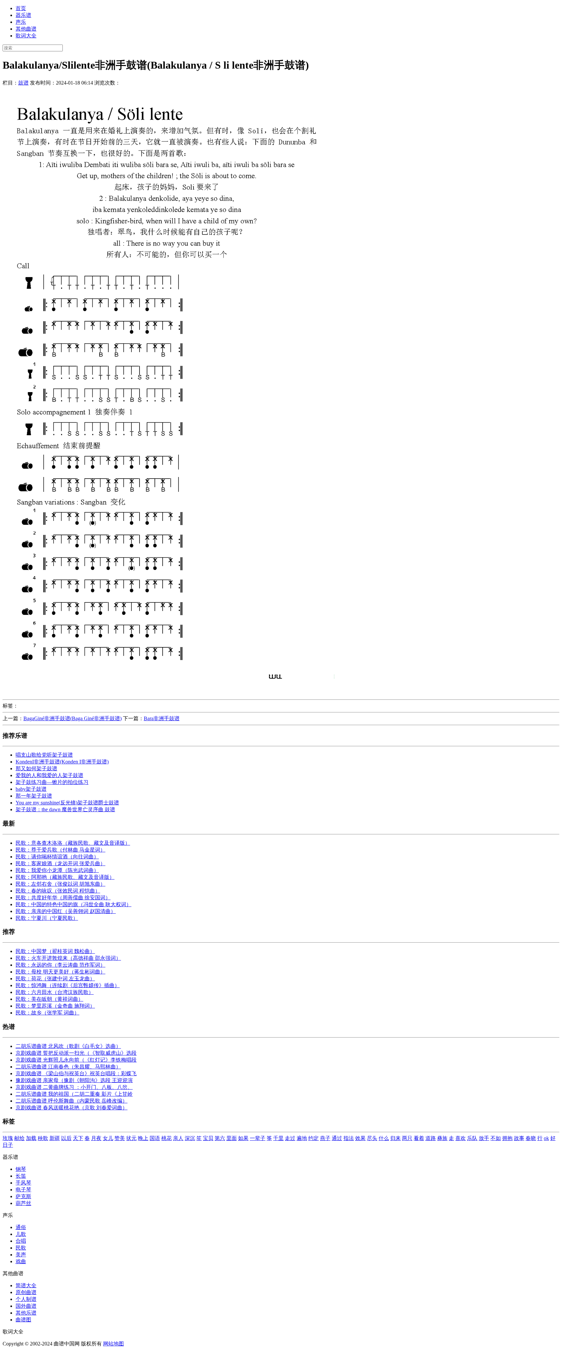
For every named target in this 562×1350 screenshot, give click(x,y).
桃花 (166, 1138)
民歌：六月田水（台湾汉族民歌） (55, 992)
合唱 (21, 1241)
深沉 (190, 1138)
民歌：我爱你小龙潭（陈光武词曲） (57, 870)
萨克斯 (23, 1196)
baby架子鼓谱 (31, 789)
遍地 (302, 1138)
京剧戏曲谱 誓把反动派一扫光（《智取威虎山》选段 (76, 1053)
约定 (313, 1138)
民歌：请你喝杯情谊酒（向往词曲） (57, 856)
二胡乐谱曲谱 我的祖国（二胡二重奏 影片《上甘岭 (74, 1094)
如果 (243, 1138)
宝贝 (208, 1138)
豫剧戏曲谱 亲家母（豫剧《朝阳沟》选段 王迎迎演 (74, 1080)
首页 (21, 8)
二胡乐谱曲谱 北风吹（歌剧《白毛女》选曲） (68, 1046)
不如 (495, 1138)
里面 (231, 1138)
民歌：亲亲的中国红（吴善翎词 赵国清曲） (66, 911)
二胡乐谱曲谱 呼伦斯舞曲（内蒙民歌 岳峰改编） (71, 1101)
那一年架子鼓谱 (34, 796)
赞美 (119, 1138)
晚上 (143, 1138)
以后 (66, 1138)
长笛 (21, 1176)
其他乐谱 (26, 1313)
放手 (484, 1138)
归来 (395, 1138)
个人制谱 (26, 1299)
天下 (78, 1138)
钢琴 (21, 1169)
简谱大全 (26, 1285)
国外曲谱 (26, 1306)
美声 (21, 1254)
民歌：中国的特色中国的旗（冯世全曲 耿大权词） (73, 904)
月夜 (96, 1138)
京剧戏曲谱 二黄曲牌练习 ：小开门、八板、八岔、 (74, 1087)
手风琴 (23, 1182)
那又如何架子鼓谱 (36, 768)
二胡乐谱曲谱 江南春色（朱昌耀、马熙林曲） (68, 1066)
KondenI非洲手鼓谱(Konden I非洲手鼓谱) (62, 761)
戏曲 (21, 1261)
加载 (31, 1138)
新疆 (54, 1138)
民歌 (21, 1248)
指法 (348, 1138)
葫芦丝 (23, 1203)
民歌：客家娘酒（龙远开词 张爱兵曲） (60, 863)
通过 (337, 1138)
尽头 (372, 1138)
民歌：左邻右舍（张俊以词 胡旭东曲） (60, 884)
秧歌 (43, 1138)
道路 (430, 1138)
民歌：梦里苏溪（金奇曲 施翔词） (55, 1006)
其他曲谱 (26, 29)
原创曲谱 (26, 1292)
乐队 (472, 1138)
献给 (19, 1138)
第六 (220, 1138)
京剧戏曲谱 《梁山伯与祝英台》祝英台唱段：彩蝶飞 (76, 1073)
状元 (131, 1138)
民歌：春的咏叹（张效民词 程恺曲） (58, 890)
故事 (519, 1138)
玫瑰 (8, 1138)
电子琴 (23, 1189)
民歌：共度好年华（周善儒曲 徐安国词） (63, 897)
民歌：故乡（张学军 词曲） (47, 1012)
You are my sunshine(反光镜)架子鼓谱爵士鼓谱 (67, 802)
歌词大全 (26, 35)
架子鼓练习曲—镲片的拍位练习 (52, 782)
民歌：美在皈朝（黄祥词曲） (49, 999)
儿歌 (21, 1234)
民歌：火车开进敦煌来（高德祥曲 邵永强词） (68, 958)
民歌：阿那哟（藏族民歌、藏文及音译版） (65, 877)
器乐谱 (23, 15)
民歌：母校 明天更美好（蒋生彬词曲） (60, 971)
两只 (407, 1138)
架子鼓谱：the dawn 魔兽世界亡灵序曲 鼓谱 (65, 809)
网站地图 (113, 1343)
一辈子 (257, 1138)
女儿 (108, 1138)
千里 (278, 1138)
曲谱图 (23, 1319)
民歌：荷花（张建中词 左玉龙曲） (55, 978)
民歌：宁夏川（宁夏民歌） (47, 918)
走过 (290, 1138)
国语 (155, 1138)
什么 (384, 1138)
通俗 (21, 1227)
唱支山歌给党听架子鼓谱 (44, 755)
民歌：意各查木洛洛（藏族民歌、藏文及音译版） (73, 843)
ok (546, 1138)
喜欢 (460, 1138)
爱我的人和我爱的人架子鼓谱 (49, 775)
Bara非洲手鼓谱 (162, 718)
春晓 (531, 1138)
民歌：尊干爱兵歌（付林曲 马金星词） (60, 850)
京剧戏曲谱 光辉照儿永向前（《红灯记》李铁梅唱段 (76, 1060)
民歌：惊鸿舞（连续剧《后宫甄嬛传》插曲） (68, 985)
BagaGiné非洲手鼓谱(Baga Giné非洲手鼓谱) (72, 718)
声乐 (21, 22)
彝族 (442, 1138)
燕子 (325, 1138)
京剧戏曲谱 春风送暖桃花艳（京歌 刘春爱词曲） (71, 1107)
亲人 (178, 1138)
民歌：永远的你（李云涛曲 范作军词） (60, 965)
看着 (419, 1138)
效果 (360, 1138)
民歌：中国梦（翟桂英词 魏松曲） (55, 951)
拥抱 (507, 1138)
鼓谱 (23, 83)
